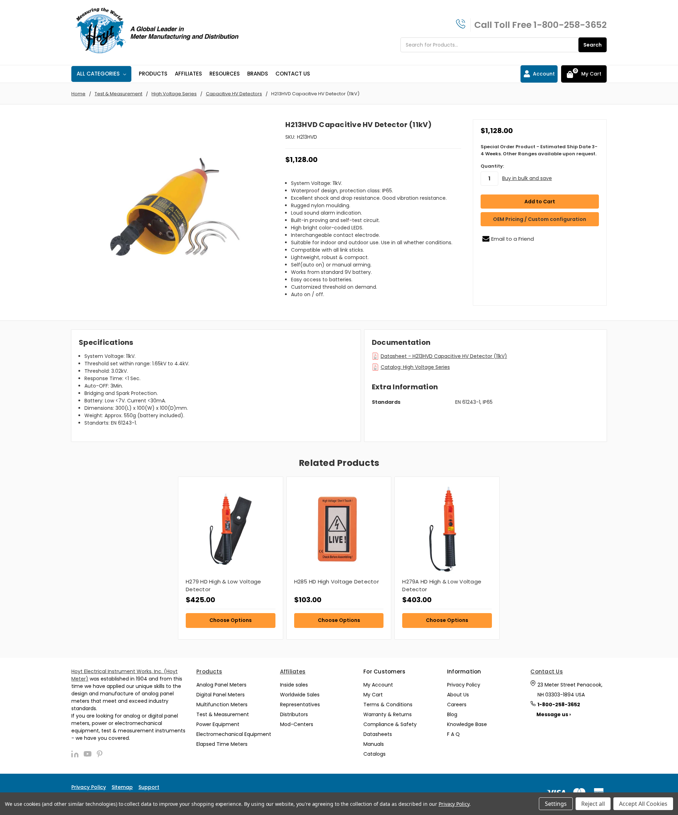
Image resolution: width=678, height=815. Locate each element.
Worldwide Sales (300, 694)
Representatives (300, 704)
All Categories (98, 73)
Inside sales (294, 684)
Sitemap (122, 787)
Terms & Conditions (387, 704)
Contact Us (292, 73)
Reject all (593, 804)
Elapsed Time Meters (222, 744)
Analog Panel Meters (221, 684)
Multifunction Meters (222, 704)
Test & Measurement (222, 714)
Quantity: (492, 166)
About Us (458, 694)
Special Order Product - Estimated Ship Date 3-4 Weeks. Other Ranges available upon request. (539, 150)
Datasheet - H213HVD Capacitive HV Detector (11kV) (444, 356)
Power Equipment (217, 724)
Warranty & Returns (387, 714)
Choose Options (230, 620)
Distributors (294, 714)
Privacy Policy (463, 684)
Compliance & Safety (390, 724)
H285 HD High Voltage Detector (336, 581)
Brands (257, 73)
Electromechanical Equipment (233, 734)
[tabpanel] (230, 558)
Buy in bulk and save (527, 178)
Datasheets (377, 734)
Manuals (373, 744)
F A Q (453, 734)
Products (153, 73)
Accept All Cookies (643, 804)
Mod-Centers (296, 724)
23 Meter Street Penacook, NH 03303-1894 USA (569, 689)
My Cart (373, 694)
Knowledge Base (467, 724)
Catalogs (374, 753)
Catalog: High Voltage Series (415, 367)
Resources (224, 73)
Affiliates (188, 73)
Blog (452, 714)
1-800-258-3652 (570, 25)
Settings (556, 804)
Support (148, 787)
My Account (378, 684)
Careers (456, 704)
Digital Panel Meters (220, 694)
